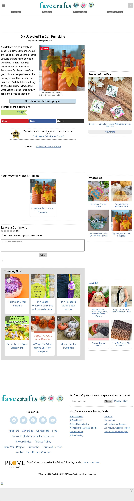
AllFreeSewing (76, 435)
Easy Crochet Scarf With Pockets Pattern (122, 311)
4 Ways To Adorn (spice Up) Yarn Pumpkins (42, 348)
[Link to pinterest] (33, 420)
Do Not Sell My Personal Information (32, 436)
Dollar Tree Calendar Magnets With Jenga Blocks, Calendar (110, 125)
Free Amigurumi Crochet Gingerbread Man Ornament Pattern (98, 313)
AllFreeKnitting (76, 420)
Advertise (27, 430)
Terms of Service (52, 447)
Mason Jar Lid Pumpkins (69, 346)
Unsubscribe (22, 452)
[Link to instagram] (43, 420)
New (91, 283)
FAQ (54, 430)
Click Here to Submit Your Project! (48, 136)
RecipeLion (109, 420)
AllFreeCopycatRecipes (115, 424)
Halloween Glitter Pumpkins (17, 303)
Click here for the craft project (43, 101)
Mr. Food (108, 416)
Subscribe (33, 447)
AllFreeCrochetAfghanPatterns (83, 428)
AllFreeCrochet (76, 416)
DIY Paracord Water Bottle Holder (68, 305)
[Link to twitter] (23, 420)
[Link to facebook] (14, 420)
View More (110, 132)
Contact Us (42, 430)
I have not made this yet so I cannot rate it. (23, 235)
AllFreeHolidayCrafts (79, 424)
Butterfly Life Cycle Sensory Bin (17, 346)
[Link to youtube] (53, 420)
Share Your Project (14, 447)
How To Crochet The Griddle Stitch (121, 344)
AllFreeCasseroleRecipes (116, 431)
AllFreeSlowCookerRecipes (117, 428)
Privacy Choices (41, 452)
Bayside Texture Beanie (98, 344)
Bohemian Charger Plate (48, 146)
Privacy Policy (43, 441)
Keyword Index (23, 441)
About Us (14, 430)
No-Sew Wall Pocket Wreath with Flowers (98, 235)
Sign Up (108, 401)
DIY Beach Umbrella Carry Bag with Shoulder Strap (42, 305)
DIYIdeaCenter (76, 431)
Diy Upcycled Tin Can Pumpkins (42, 210)
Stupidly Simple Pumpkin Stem (121, 205)
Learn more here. (91, 462)
